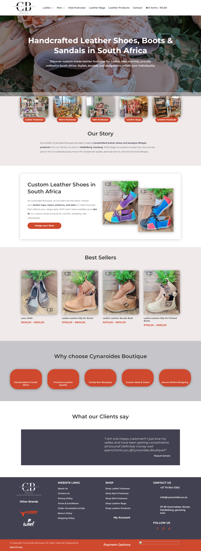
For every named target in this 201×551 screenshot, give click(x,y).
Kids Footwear (77, 7)
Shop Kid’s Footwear (117, 498)
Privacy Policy (65, 498)
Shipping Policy (66, 518)
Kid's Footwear (100, 119)
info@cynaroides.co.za (173, 497)
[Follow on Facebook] (157, 528)
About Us (63, 488)
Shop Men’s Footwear (117, 493)
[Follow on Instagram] (163, 528)
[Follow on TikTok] (169, 528)
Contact (137, 7)
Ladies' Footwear (34, 119)
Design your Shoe (44, 225)
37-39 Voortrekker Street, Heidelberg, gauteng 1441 (175, 509)
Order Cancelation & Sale (71, 508)
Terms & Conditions (68, 503)
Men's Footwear (67, 119)
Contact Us (64, 493)
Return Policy (65, 513)
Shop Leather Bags (116, 503)
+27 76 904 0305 (170, 487)
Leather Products (119, 7)
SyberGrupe (16, 547)
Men (59, 7)
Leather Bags (97, 7)
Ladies (47, 7)
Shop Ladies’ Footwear (118, 488)
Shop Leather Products (118, 508)
